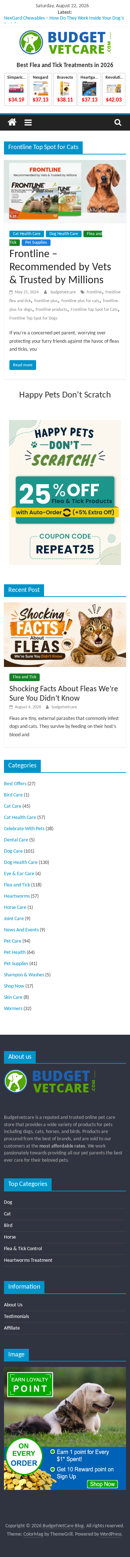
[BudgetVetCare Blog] (12, 122)
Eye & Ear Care (19, 874)
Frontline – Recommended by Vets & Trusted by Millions (60, 267)
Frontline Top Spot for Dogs (33, 318)
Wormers (13, 1009)
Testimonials (16, 1316)
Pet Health (15, 952)
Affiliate (12, 1328)
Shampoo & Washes (24, 975)
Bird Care (13, 795)
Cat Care (12, 806)
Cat (7, 1214)
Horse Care (15, 907)
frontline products (51, 310)
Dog (8, 1202)
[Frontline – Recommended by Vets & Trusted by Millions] (65, 164)
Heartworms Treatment (28, 1260)
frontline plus (46, 301)
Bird (8, 1225)
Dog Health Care (63, 234)
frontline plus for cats (80, 301)
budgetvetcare (64, 292)
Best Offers (15, 784)
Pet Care (12, 941)
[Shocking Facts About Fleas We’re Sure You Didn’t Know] (65, 605)
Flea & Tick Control (23, 1249)
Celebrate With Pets (24, 829)
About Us (13, 1305)
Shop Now (14, 986)
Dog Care (13, 851)
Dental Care (16, 840)
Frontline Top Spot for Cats (94, 310)
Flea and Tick (24, 677)
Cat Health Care (26, 234)
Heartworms (17, 896)
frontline (94, 292)
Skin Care (13, 997)
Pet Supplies (36, 242)
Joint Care (14, 919)
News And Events (21, 930)
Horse (10, 1237)
